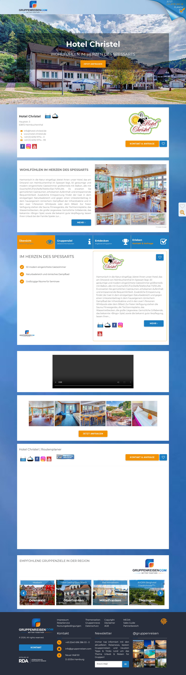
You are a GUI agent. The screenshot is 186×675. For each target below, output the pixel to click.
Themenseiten (92, 620)
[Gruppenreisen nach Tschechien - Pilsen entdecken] (141, 644)
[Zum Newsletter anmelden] (125, 664)
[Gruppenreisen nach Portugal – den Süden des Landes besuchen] (152, 653)
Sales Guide (129, 623)
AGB (106, 626)
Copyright (109, 620)
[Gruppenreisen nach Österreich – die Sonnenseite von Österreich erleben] (141, 653)
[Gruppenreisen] (33, 6)
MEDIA (126, 620)
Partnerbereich (131, 626)
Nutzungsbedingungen (69, 626)
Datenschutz (92, 626)
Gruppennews (92, 623)
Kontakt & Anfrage (142, 144)
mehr (81, 222)
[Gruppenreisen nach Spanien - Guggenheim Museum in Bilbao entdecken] (152, 663)
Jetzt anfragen (93, 64)
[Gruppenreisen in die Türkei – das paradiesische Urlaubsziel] (141, 663)
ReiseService (63, 623)
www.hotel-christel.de (35, 134)
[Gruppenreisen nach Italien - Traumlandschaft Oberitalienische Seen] (163, 644)
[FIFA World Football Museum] (163, 653)
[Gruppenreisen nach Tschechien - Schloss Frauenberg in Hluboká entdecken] (163, 663)
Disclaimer (109, 623)
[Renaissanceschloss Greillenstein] (152, 644)
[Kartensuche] (182, 214)
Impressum (63, 620)
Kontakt (36, 647)
